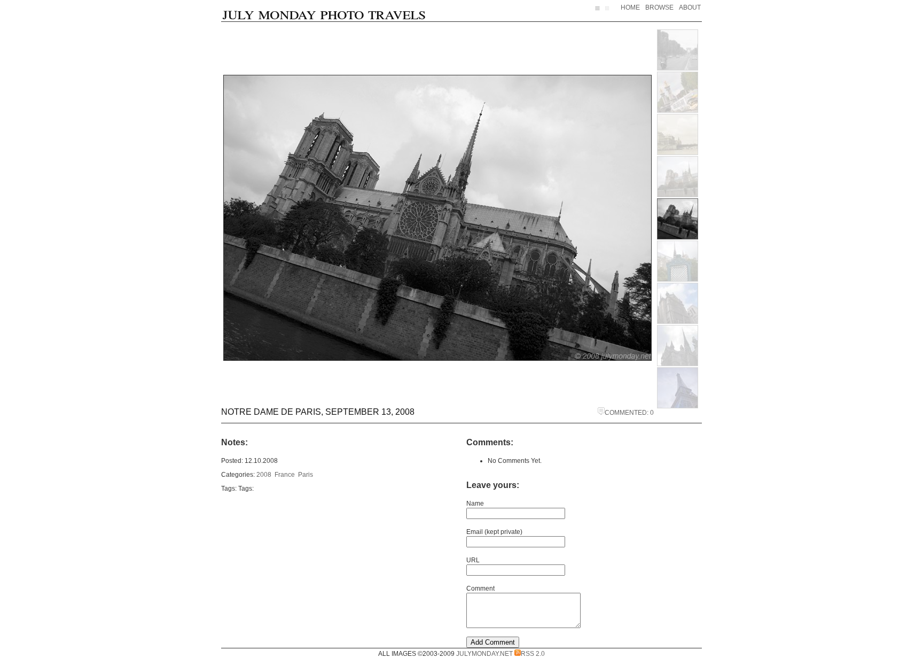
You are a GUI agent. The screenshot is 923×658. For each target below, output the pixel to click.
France (285, 474)
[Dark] (600, 12)
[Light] (609, 12)
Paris (305, 474)
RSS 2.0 (533, 653)
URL (473, 560)
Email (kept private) (494, 532)
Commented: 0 (629, 412)
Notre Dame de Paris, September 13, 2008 (317, 411)
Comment (480, 588)
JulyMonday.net (484, 653)
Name (475, 503)
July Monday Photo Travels (324, 12)
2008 (263, 474)
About (690, 7)
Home (630, 7)
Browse (659, 7)
